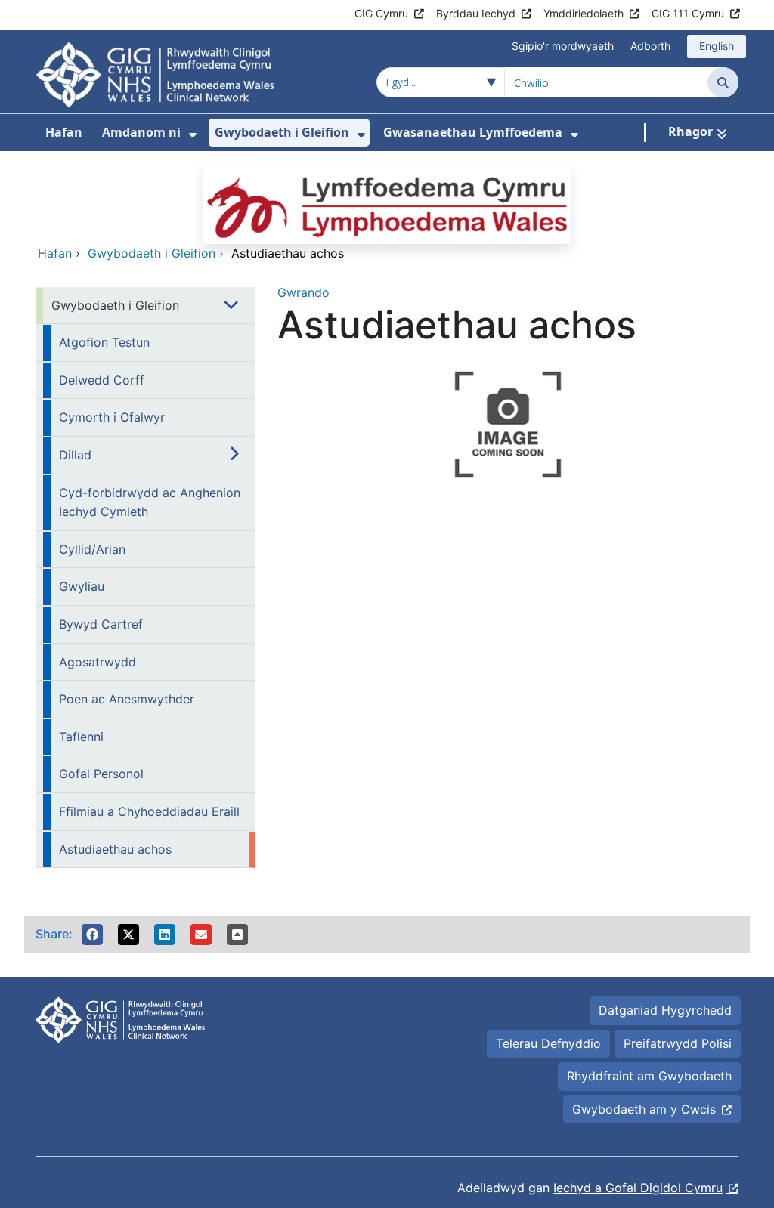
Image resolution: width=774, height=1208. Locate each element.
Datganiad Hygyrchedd (665, 1010)
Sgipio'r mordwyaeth (563, 45)
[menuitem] (192, 135)
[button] (92, 934)
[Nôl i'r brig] (237, 934)
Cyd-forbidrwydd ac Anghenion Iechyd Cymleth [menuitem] (149, 502)
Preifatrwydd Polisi (678, 1043)
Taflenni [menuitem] (81, 736)
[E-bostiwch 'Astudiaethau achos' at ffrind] (201, 934)
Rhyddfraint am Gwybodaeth (649, 1075)
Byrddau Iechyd (475, 13)
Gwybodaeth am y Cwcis (644, 1109)
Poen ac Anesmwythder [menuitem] (126, 698)
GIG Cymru (381, 13)
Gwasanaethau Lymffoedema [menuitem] (472, 132)
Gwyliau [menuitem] (81, 586)
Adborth (650, 45)
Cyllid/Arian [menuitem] (92, 549)
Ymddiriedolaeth (583, 13)
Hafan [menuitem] (63, 132)
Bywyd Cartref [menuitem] (101, 624)
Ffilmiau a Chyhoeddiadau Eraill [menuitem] (149, 811)
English (716, 45)
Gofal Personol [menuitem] (101, 773)
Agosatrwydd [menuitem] (97, 661)
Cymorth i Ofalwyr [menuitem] (112, 417)
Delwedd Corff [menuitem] (101, 380)
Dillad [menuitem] (75, 454)
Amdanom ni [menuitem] (141, 132)
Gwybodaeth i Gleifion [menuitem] (282, 132)
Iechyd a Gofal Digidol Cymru (638, 1187)
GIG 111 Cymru (688, 13)
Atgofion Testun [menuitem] (104, 342)
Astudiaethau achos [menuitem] (115, 849)
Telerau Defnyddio (548, 1043)
